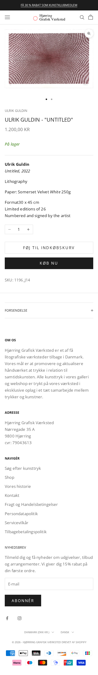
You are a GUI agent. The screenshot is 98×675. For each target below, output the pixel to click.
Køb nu (49, 263)
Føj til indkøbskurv (49, 247)
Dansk (65, 632)
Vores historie (18, 486)
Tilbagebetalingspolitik (26, 531)
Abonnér (23, 600)
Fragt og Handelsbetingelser (31, 504)
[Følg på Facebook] (7, 618)
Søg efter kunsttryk (23, 468)
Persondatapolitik (21, 513)
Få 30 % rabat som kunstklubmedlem (49, 5)
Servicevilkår (16, 522)
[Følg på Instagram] (19, 618)
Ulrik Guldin (16, 110)
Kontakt (12, 495)
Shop (9, 477)
